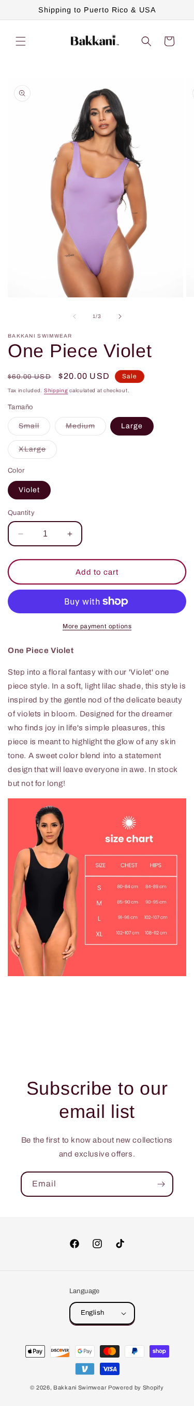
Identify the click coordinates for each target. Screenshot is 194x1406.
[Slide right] (120, 316)
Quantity (21, 512)
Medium (86, 429)
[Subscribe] (161, 1184)
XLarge (38, 452)
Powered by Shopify (136, 1387)
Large (132, 426)
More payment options (97, 626)
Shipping (56, 390)
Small (34, 429)
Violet (29, 490)
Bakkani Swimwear (80, 1387)
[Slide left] (74, 316)
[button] (20, 41)
